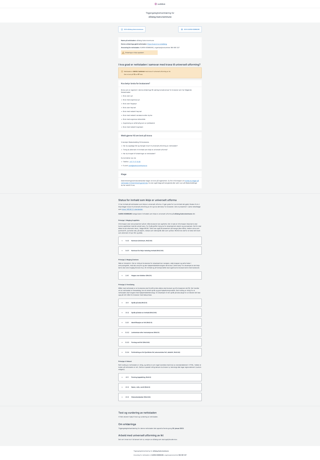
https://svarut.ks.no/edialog (157, 44)
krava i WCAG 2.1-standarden (132, 209)
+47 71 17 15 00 (134, 162)
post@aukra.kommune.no (138, 165)
